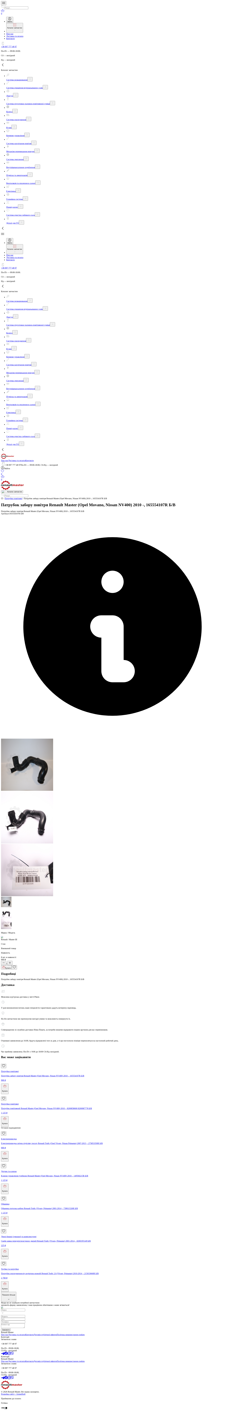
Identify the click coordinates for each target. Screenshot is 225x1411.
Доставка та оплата (16, 460)
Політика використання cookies (71, 1335)
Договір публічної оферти (45, 1335)
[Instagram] (9, 1354)
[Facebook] (6, 1354)
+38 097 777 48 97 (9, 47)
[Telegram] (2, 1354)
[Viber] (12, 1354)
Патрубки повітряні (13, 498)
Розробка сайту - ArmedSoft (13, 1394)
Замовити (6, 1330)
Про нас (4, 460)
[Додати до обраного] (14, 967)
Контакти (29, 460)
